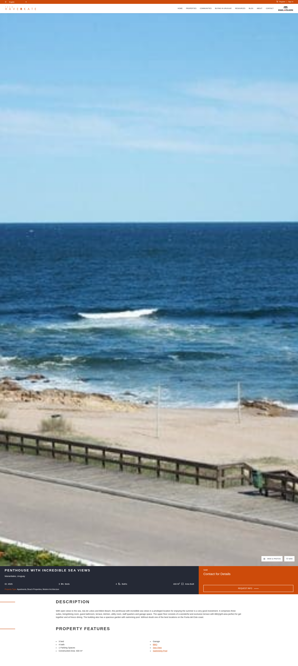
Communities (206, 8)
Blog (251, 8)
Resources (240, 8)
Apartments (21, 589)
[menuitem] (18, 1)
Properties (191, 8)
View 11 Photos (274, 559)
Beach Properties (34, 589)
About (259, 8)
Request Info (245, 588)
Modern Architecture (51, 589)
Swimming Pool (160, 651)
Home (180, 8)
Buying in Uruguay (223, 8)
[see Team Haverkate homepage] (21, 8)
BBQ (155, 644)
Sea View (157, 648)
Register (281, 2)
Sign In (290, 2)
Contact (270, 8)
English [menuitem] (11, 2)
